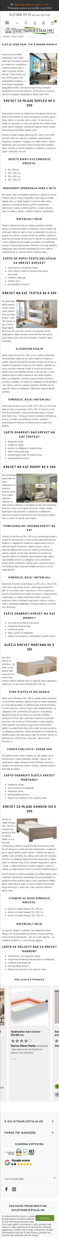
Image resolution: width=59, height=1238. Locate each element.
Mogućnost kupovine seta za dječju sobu (27, 798)
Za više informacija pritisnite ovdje (18, 1222)
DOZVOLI (44, 1218)
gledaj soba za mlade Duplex (16, 201)
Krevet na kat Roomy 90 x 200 (29, 467)
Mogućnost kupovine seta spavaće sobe (27, 969)
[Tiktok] (21, 1189)
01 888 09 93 (21, 15)
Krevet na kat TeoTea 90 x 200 (29, 293)
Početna (6, 36)
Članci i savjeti (17, 36)
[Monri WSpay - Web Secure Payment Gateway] (13, 1152)
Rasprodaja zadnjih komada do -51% (31, 5)
